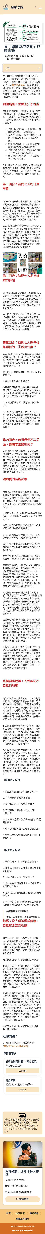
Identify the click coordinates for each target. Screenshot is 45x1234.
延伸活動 (15, 59)
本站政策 (20, 1213)
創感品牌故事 (22, 1219)
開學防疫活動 (18, 85)
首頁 (8, 1213)
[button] (39, 68)
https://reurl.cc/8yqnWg (15, 1046)
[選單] (40, 7)
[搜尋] (35, 7)
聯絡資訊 (34, 1213)
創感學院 (17, 7)
